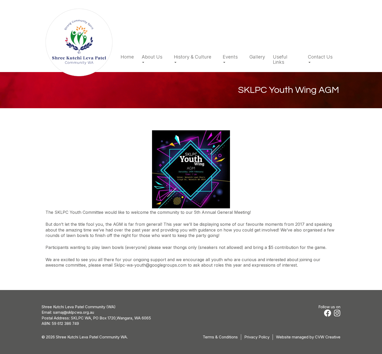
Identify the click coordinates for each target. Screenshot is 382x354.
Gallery (257, 57)
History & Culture (192, 57)
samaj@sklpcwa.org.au (73, 312)
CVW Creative (327, 336)
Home (127, 57)
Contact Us (320, 57)
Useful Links (280, 59)
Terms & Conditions (220, 336)
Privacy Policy (256, 336)
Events (230, 57)
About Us (152, 57)
